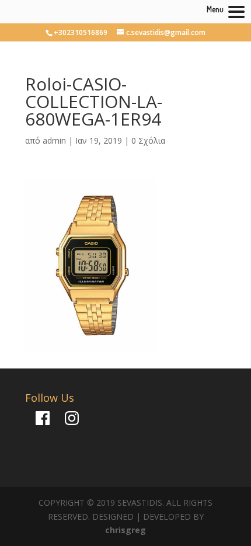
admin (54, 140)
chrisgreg (125, 529)
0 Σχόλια (148, 140)
